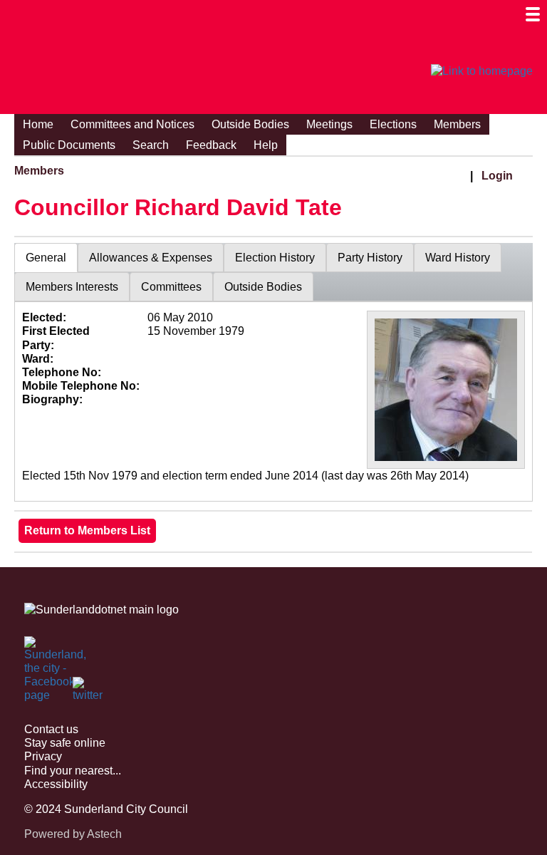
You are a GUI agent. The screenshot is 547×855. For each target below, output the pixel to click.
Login (497, 176)
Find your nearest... (72, 771)
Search (150, 145)
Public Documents (69, 145)
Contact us (51, 729)
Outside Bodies (250, 124)
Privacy (43, 756)
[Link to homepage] (482, 71)
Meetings (329, 124)
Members (457, 124)
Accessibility (56, 784)
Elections (393, 124)
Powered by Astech (73, 834)
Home (38, 124)
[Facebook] (40, 652)
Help (266, 145)
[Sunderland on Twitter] (88, 692)
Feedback (211, 145)
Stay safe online (64, 743)
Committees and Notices (132, 124)
